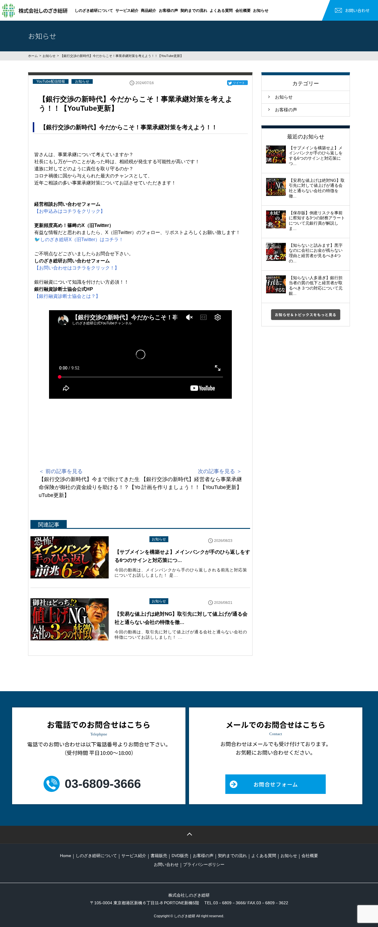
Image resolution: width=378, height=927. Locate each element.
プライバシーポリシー (203, 864)
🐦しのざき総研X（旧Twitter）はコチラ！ (78, 239)
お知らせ (260, 10)
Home (65, 855)
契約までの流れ (193, 10)
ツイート (239, 82)
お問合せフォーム (275, 784)
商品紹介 (148, 10)
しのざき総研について (94, 10)
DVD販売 (180, 855)
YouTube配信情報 (50, 81)
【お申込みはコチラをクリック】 (69, 211)
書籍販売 (159, 855)
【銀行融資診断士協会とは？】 (67, 296)
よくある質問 (221, 10)
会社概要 (243, 10)
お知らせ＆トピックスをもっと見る (305, 314)
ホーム (33, 56)
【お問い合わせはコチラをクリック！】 (76, 267)
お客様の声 (168, 10)
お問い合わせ (357, 10)
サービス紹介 (127, 10)
